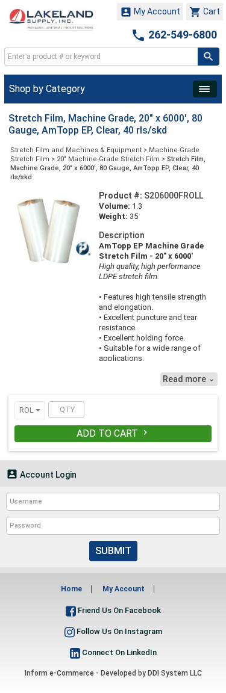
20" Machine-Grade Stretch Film (108, 159)
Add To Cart (113, 433)
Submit (113, 550)
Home (71, 589)
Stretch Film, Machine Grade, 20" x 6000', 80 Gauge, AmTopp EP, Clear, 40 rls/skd (108, 168)
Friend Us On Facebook (118, 610)
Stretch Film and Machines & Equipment (76, 150)
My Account (150, 12)
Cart (204, 12)
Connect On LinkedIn (118, 652)
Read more (189, 379)
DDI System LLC (175, 673)
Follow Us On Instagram (118, 631)
